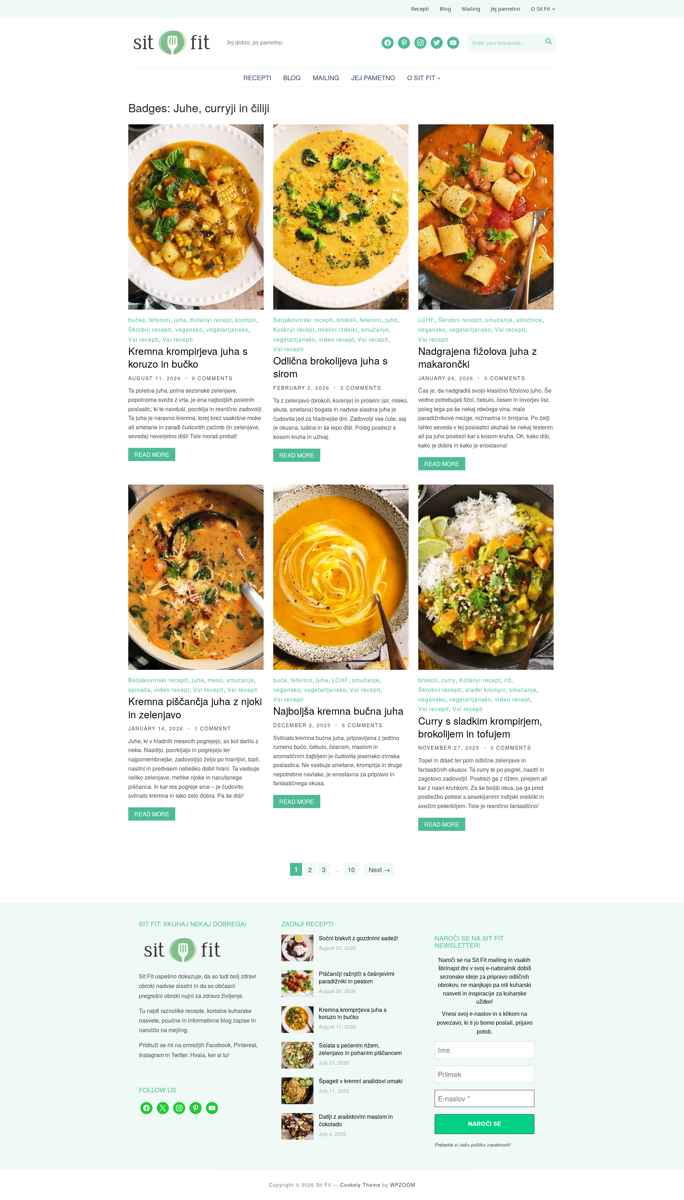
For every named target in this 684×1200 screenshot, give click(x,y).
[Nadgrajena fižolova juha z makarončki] (486, 129)
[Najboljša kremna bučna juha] (341, 489)
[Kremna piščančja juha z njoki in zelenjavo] (196, 489)
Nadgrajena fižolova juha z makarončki (477, 357)
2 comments (361, 387)
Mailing (471, 8)
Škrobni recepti (150, 329)
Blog (445, 8)
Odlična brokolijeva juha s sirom (330, 366)
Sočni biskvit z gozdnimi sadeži (358, 938)
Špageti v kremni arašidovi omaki (361, 1081)
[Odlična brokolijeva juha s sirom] (341, 129)
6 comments (362, 725)
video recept (336, 339)
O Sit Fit (540, 8)
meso (215, 680)
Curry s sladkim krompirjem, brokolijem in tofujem (480, 726)
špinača (139, 690)
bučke (136, 320)
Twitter (179, 1055)
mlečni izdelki (338, 329)
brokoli (346, 320)
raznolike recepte (182, 1011)
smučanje (375, 329)
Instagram (151, 1055)
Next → (379, 869)
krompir (245, 320)
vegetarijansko (227, 329)
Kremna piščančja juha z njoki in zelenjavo (195, 707)
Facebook (218, 1045)
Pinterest (245, 1045)
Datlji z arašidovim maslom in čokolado (356, 1120)
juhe (180, 320)
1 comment (213, 728)
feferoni (160, 320)
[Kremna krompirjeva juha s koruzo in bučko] (196, 129)
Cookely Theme (360, 1184)
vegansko (189, 329)
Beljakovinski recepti (303, 320)
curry (448, 680)
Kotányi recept (211, 320)
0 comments (212, 378)
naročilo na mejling (163, 1030)
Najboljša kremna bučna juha (338, 710)
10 (351, 869)
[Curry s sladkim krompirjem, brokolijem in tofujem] (486, 489)
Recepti (420, 8)
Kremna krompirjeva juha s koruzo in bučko (188, 357)
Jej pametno (505, 8)
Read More (151, 454)
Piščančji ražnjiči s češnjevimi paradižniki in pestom (356, 977)
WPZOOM (402, 1184)
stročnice (529, 320)
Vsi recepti (143, 339)
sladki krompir (485, 690)
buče (280, 680)
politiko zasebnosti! (491, 1144)
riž (507, 680)
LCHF (426, 320)
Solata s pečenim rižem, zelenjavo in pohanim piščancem (360, 1049)
